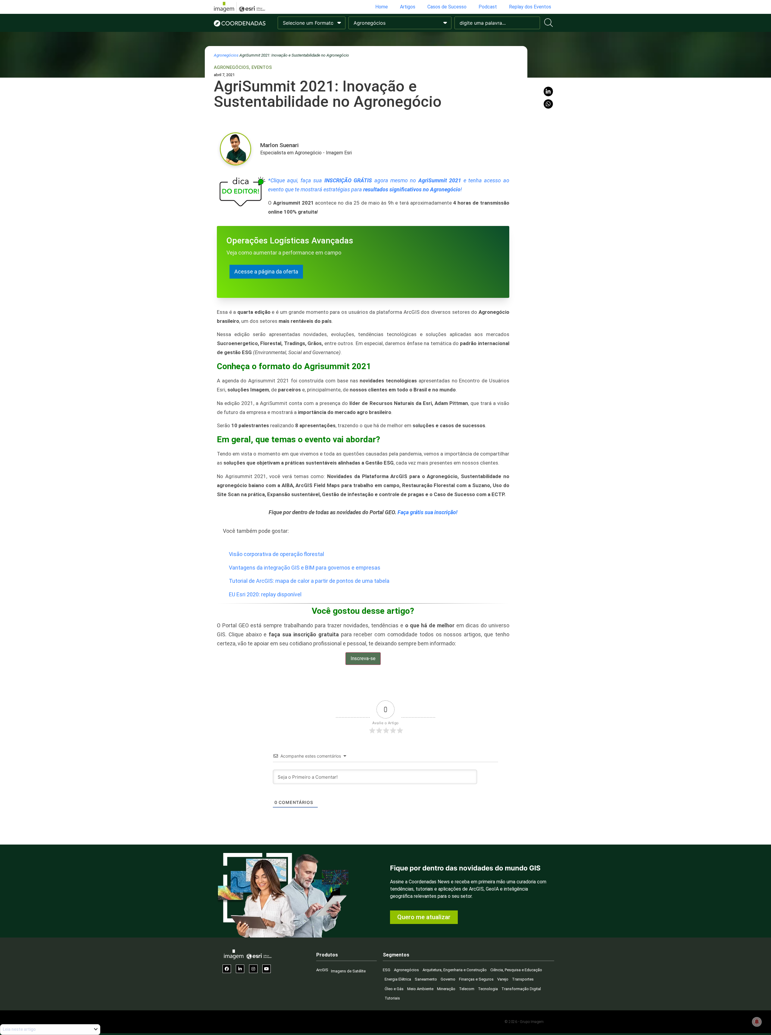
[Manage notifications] (757, 1022)
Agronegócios (226, 55)
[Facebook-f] (227, 969)
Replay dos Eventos (530, 7)
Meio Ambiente (420, 989)
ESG (386, 970)
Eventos (261, 67)
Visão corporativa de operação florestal (276, 554)
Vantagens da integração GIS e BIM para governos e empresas (304, 567)
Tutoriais (392, 998)
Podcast (488, 7)
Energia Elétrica (398, 979)
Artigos (407, 7)
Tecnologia (488, 989)
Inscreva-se (363, 658)
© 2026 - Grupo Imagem (524, 1022)
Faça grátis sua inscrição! (427, 512)
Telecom (466, 989)
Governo (448, 979)
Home (381, 7)
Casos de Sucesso (447, 7)
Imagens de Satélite (348, 971)
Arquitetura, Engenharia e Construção (455, 970)
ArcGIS (322, 970)
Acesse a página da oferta (266, 271)
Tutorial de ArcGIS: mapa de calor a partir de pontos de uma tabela (309, 581)
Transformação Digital (521, 989)
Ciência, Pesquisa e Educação (516, 970)
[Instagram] (253, 969)
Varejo (502, 979)
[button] (548, 91)
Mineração (446, 989)
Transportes (523, 979)
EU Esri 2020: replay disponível (265, 594)
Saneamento (426, 979)
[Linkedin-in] (240, 969)
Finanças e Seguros (476, 979)
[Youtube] (266, 969)
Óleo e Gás (394, 989)
